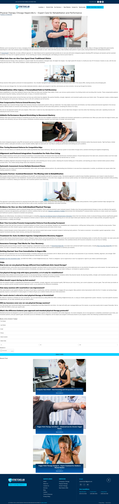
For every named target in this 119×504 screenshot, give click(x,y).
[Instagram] (100, 2)
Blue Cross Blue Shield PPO (104, 245)
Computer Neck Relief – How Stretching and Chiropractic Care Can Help (59, 390)
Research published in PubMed (56, 211)
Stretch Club (49, 7)
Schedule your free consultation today (10, 258)
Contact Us (75, 7)
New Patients (67, 7)
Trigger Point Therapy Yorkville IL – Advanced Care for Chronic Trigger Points (59, 428)
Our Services (57, 7)
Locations (41, 7)
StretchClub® (4, 53)
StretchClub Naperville (58, 245)
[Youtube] (103, 2)
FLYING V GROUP (44, 502)
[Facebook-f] (98, 2)
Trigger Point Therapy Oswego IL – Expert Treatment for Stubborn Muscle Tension (59, 467)
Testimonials (82, 7)
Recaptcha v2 (2, 347)
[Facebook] (80, 484)
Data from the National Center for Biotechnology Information (56, 216)
